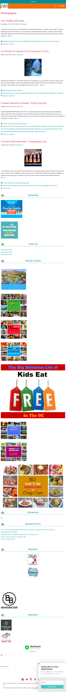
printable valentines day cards (13, 131)
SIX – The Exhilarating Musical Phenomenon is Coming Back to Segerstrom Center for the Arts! (28, 530)
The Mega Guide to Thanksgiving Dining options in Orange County (19, 534)
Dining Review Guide (6, 252)
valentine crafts (29, 131)
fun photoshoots (39, 93)
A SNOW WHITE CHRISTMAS (9, 532)
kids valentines (10, 129)
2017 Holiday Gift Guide (12, 20)
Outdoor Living (12, 183)
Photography (36, 41)
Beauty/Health (14, 41)
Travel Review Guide (6, 250)
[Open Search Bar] (55, 6)
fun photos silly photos (26, 93)
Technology (55, 41)
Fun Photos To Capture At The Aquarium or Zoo (25, 51)
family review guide (17, 126)
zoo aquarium (58, 93)
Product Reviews (45, 41)
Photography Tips (47, 185)
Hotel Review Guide (6, 254)
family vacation (29, 185)
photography (50, 93)
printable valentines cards (36, 129)
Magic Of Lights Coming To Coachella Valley (13, 537)
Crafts (5, 123)
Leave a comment (8, 44)
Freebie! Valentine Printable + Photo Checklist (24, 103)
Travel (55, 185)
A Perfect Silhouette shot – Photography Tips (24, 141)
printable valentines (21, 129)
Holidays (15, 123)
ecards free (6, 126)
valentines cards (40, 131)
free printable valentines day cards (43, 126)
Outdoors (37, 185)
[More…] (10, 36)
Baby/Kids (6, 41)
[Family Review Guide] (4, 6)
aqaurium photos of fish (10, 93)
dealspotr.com (33, 651)
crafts (10, 123)
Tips (27, 183)
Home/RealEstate (25, 41)
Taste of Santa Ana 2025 (8, 539)
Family (5, 183)
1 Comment (6, 188)
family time (27, 126)
